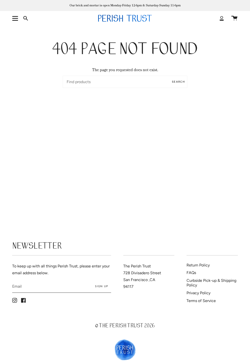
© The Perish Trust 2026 (125, 326)
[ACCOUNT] (221, 18)
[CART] (234, 18)
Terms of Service (201, 300)
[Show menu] (16, 18)
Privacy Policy (198, 293)
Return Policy (198, 265)
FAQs (191, 272)
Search (178, 81)
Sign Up (101, 286)
